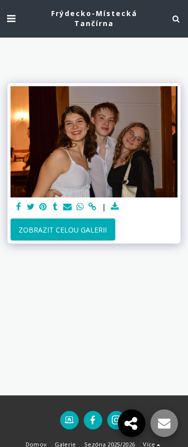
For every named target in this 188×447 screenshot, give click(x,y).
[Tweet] (31, 206)
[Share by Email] (67, 206)
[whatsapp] (80, 206)
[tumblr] (55, 206)
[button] (11, 18)
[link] (92, 206)
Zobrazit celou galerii (63, 230)
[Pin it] (43, 206)
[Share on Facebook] (18, 206)
